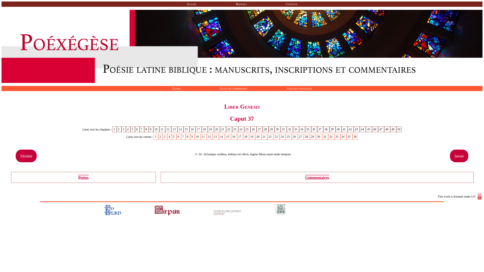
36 (314, 129)
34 (302, 129)
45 (369, 129)
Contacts (291, 4)
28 (266, 129)
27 (259, 129)
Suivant (459, 156)
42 (351, 129)
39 (332, 129)
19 (211, 129)
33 (296, 129)
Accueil (192, 4)
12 (168, 129)
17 (199, 129)
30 (278, 129)
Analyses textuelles (299, 88)
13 (174, 129)
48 (387, 129)
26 (253, 129)
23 (235, 129)
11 (162, 129)
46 (375, 129)
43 (357, 129)
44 (363, 129)
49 (393, 129)
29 (272, 129)
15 (186, 129)
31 (284, 129)
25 (247, 129)
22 (229, 129)
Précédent (26, 156)
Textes (176, 88)
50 (398, 129)
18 (205, 129)
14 (180, 129)
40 (339, 129)
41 (345, 129)
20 (217, 129)
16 (193, 129)
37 (320, 129)
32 (290, 129)
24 (241, 129)
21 (223, 129)
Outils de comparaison (233, 88)
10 (156, 129)
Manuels (241, 4)
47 (381, 129)
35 (308, 129)
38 (326, 129)
